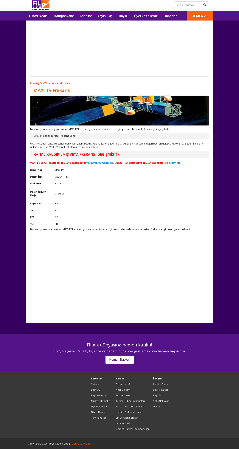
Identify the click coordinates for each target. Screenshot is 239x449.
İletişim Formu (161, 384)
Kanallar (86, 16)
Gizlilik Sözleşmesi (82, 443)
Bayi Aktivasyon (100, 395)
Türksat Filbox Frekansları (130, 401)
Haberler (170, 16)
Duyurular (158, 406)
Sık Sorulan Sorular (127, 417)
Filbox (40, 5)
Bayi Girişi (158, 395)
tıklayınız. (175, 162)
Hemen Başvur (119, 359)
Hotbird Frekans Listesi (129, 412)
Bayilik (123, 16)
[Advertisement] (119, 48)
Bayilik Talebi (160, 389)
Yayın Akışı (105, 16)
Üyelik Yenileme (146, 16)
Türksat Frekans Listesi (129, 406)
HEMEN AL (199, 16)
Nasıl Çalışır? (123, 389)
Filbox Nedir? (39, 16)
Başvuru (95, 389)
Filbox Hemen (98, 412)
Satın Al (95, 384)
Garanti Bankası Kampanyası (132, 429)
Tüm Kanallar (98, 417)
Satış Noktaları (161, 401)
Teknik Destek (124, 395)
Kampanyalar (64, 16)
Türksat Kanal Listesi (57, 83)
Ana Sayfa (36, 83)
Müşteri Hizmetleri (101, 401)
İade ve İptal (123, 423)
